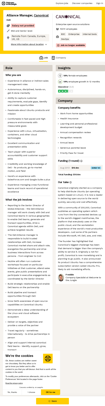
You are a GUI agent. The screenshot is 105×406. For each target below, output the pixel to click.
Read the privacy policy (14, 383)
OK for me (50, 392)
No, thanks (12, 392)
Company (61, 57)
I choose (31, 392)
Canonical (41, 15)
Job (46, 57)
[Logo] (9, 3)
